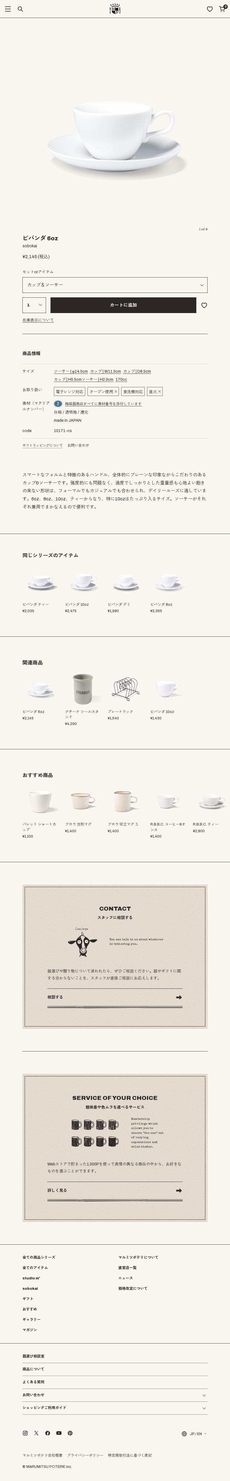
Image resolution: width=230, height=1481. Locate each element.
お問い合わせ (78, 445)
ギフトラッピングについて (42, 445)
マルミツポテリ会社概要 (42, 1455)
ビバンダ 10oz (162, 712)
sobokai (30, 1289)
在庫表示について (38, 320)
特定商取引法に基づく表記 (130, 1455)
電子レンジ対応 (69, 392)
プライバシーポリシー (85, 1455)
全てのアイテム (35, 1268)
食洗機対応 (133, 392)
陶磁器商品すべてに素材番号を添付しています (103, 404)
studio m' (31, 1278)
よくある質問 (33, 1382)
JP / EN (196, 1434)
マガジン (29, 1330)
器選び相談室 (33, 1356)
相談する (55, 997)
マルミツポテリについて (138, 1258)
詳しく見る (57, 1190)
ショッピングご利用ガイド (44, 1408)
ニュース (125, 1278)
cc (121, 379)
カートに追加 (123, 305)
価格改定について (133, 1289)
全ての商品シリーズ (38, 1258)
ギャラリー (31, 1320)
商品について (33, 1369)
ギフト (27, 1299)
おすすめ (29, 1309)
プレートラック (120, 712)
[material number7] (58, 403)
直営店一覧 (127, 1268)
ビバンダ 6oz (33, 712)
